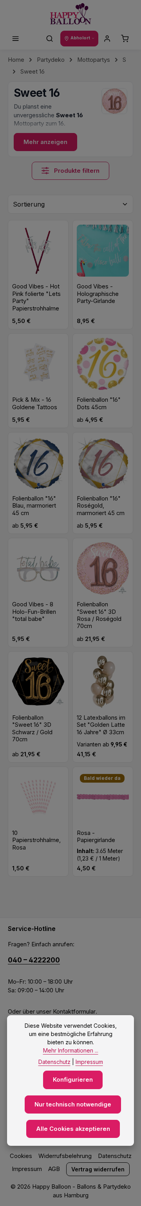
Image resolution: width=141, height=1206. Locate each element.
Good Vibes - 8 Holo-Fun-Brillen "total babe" (34, 611)
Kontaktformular (74, 1011)
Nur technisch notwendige (72, 1104)
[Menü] (16, 38)
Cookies (21, 1156)
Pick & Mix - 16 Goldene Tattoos (34, 403)
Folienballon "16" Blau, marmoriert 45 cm (34, 506)
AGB (54, 1169)
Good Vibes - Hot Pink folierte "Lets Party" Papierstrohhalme (36, 297)
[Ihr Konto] (107, 38)
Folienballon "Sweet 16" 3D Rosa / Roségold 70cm (99, 615)
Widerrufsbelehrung (65, 1156)
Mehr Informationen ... (70, 1050)
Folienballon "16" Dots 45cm (99, 403)
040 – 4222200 (34, 960)
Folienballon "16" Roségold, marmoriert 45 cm (101, 506)
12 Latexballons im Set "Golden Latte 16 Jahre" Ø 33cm (101, 725)
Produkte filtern (75, 170)
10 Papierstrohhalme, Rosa (36, 840)
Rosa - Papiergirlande (96, 836)
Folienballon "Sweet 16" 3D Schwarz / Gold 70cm (32, 728)
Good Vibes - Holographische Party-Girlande (98, 294)
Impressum (27, 1169)
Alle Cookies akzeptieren (73, 1128)
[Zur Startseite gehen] (70, 14)
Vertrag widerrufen (98, 1169)
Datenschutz (115, 1156)
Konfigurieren (73, 1079)
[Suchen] (50, 38)
